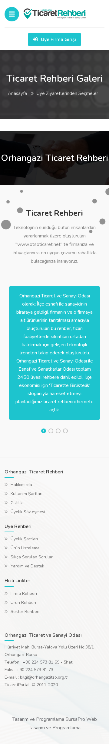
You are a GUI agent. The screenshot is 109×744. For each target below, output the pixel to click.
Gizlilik (17, 503)
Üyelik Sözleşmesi (28, 512)
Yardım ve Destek (27, 566)
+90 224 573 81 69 (41, 662)
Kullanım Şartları (26, 494)
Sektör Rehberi (25, 611)
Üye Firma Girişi (58, 39)
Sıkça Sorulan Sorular (32, 557)
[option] (54, 353)
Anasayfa (17, 93)
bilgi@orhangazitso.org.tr (44, 677)
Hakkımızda (21, 485)
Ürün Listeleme (25, 548)
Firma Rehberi (24, 593)
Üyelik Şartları (24, 539)
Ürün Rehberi (23, 602)
